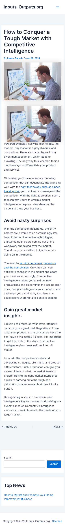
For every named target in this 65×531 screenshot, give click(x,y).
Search (8, 457)
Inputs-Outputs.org (23, 7)
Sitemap (57, 521)
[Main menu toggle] (57, 7)
